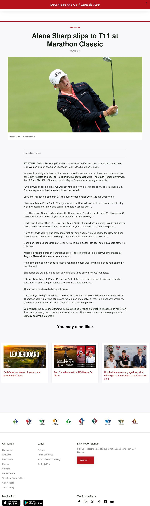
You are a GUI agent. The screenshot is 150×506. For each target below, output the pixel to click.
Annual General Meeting (49, 459)
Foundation (7, 459)
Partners (6, 463)
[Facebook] (79, 502)
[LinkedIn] (105, 502)
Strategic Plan (44, 463)
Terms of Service (45, 454)
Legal (41, 443)
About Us (6, 454)
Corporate (8, 443)
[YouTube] (112, 502)
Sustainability (8, 487)
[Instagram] (85, 502)
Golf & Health (8, 482)
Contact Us (7, 449)
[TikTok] (99, 502)
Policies (41, 449)
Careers (6, 468)
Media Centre (8, 473)
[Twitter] (92, 502)
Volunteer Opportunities (13, 478)
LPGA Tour (75, 27)
